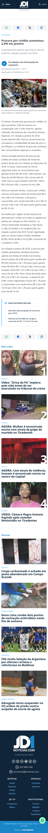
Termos (36, 803)
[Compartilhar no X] (30, 27)
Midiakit (35, 807)
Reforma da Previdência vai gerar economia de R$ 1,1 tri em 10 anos (23, 319)
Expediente (36, 814)
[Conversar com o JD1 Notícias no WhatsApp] (42, 820)
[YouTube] (26, 761)
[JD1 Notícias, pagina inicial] (24, 4)
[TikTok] (30, 761)
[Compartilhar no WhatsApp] (6, 27)
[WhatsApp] (34, 761)
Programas (12, 803)
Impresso (36, 786)
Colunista (36, 783)
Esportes (12, 786)
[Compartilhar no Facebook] (18, 27)
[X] (22, 761)
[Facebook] (13, 761)
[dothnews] (28, 830)
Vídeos (12, 807)
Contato (35, 810)
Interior (12, 793)
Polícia (12, 790)
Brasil (12, 783)
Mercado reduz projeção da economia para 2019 (24, 311)
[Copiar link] (41, 27)
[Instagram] (17, 761)
